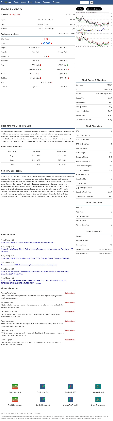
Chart (23, 2)
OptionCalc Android (98, 405)
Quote (16, 2)
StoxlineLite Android (43, 405)
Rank (30, 2)
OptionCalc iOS (98, 392)
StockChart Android (15, 405)
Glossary (56, 2)
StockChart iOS (15, 392)
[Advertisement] (38, 106)
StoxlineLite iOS (42, 392)
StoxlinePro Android (70, 405)
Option (37, 2)
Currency (46, 2)
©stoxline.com (5, 413)
